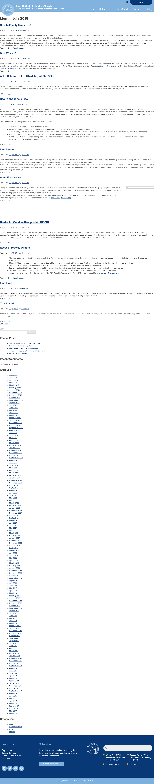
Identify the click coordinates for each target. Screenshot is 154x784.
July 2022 (13, 493)
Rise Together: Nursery (18, 353)
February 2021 (15, 535)
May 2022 (13, 498)
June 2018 (13, 616)
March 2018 (14, 623)
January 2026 (14, 390)
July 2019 (13, 583)
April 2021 (13, 530)
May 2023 (13, 468)
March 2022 (14, 503)
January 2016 (14, 683)
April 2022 (13, 500)
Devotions (13, 729)
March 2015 (14, 703)
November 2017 (15, 633)
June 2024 (13, 435)
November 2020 (15, 543)
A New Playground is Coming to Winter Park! (27, 351)
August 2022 (14, 490)
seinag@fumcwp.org (109, 66)
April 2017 (13, 648)
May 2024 (13, 438)
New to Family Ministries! (15, 25)
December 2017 (15, 631)
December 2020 (15, 540)
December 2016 (15, 658)
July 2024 (13, 433)
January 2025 (14, 420)
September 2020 (16, 548)
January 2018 (14, 628)
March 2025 (14, 415)
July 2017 (13, 643)
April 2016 (13, 676)
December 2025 (15, 393)
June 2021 (13, 525)
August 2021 (14, 520)
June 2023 (13, 465)
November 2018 (15, 603)
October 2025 (14, 398)
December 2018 (15, 601)
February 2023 (15, 475)
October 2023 (14, 455)
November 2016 (15, 661)
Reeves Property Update (15, 247)
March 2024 (14, 443)
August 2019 (14, 581)
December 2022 (15, 480)
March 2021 (14, 533)
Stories (12, 732)
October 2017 (14, 636)
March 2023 (14, 473)
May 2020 (13, 558)
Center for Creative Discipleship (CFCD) (24, 222)
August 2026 (14, 375)
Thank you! (7, 303)
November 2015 (15, 686)
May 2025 (13, 410)
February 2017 (14, 653)
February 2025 (15, 418)
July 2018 (13, 613)
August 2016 (14, 668)
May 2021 (13, 528)
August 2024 (14, 430)
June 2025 (13, 408)
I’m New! (6, 758)
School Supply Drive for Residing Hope (24, 343)
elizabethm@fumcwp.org (61, 198)
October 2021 (14, 515)
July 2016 (13, 671)
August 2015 (14, 693)
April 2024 (13, 440)
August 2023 (14, 460)
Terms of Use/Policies (11, 755)
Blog (10, 48)
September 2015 (15, 691)
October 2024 (14, 425)
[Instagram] (21, 768)
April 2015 (13, 701)
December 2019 (15, 571)
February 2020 (15, 566)
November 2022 (15, 483)
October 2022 (14, 485)
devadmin (26, 30)
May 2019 (13, 588)
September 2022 (16, 488)
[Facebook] (4, 768)
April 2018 (13, 621)
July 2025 (13, 405)
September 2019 (15, 578)
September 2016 (15, 666)
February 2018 (15, 626)
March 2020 (14, 563)
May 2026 (13, 383)
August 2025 (14, 403)
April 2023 (13, 470)
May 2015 (13, 698)
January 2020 (14, 568)
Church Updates (18, 48)
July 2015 (13, 696)
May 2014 (13, 711)
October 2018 (14, 606)
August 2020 (14, 550)
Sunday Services (9, 753)
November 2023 (15, 453)
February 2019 (15, 596)
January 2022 (14, 508)
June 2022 (13, 495)
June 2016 (13, 673)
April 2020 (13, 560)
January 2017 (14, 656)
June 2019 (13, 586)
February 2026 (15, 388)
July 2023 (13, 463)
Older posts (4, 324)
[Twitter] (10, 768)
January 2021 (14, 538)
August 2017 (14, 641)
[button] (141, 2)
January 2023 (14, 478)
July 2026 (13, 378)
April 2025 (13, 413)
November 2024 (15, 423)
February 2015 (15, 706)
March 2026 (14, 385)
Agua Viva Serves (11, 177)
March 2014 (14, 713)
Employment (7, 750)
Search (2, 329)
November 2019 (15, 573)
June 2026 (13, 380)
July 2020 (13, 553)
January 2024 (14, 448)
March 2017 (13, 651)
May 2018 (13, 618)
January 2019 (14, 598)
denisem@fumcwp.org (110, 273)
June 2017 (13, 646)
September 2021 (15, 518)
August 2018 (14, 611)
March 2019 (14, 593)
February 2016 (15, 681)
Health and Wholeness (14, 98)
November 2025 (15, 395)
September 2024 (16, 428)
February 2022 (15, 505)
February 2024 (15, 445)
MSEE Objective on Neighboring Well (23, 348)
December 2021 (15, 510)
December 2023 (15, 450)
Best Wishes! (8, 53)
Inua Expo (6, 283)
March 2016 (14, 678)
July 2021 (13, 523)
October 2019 (14, 576)
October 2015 (14, 688)
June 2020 (13, 555)
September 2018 (15, 608)
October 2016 (14, 663)
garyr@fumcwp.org (14, 68)
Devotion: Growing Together (20, 346)
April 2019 (13, 591)
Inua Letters (7, 149)
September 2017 (15, 638)
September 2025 (16, 400)
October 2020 (14, 545)
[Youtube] (15, 768)
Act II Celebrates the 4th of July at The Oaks (27, 76)
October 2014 (14, 708)
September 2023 (16, 458)
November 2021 (15, 513)
